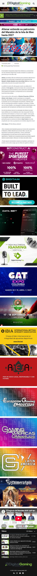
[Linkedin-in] (14, 573)
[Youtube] (20, 573)
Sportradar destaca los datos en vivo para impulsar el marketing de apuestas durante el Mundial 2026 (20, 553)
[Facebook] (23, 573)
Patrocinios (16, 66)
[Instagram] (17, 573)
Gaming (5, 66)
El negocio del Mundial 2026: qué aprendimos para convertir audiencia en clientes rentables (19, 536)
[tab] (18, 536)
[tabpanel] (18, 518)
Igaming (10, 66)
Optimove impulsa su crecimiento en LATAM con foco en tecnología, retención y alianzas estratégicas (20, 547)
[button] (3, 3)
